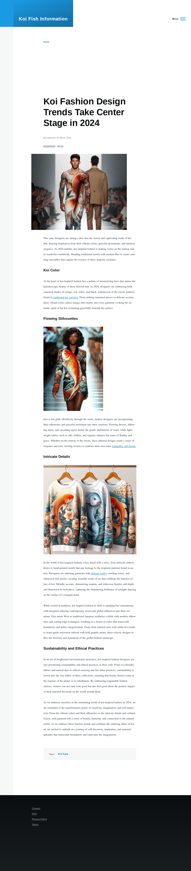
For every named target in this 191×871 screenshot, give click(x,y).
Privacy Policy (39, 819)
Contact (36, 808)
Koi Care (63, 754)
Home (46, 42)
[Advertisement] (102, 65)
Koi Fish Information (43, 19)
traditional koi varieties (65, 297)
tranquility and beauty (124, 446)
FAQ (34, 814)
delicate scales (99, 573)
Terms (35, 824)
